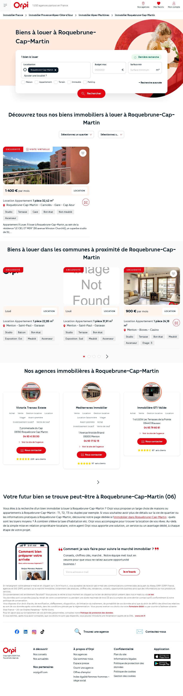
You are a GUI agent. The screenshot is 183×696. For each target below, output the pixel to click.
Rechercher (94, 93)
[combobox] (59, 70)
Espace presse (81, 663)
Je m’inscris (129, 571)
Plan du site (120, 654)
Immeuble (76, 82)
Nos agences (80, 654)
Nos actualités (40, 658)
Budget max (100, 64)
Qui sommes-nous (83, 658)
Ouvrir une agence (83, 667)
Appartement (45, 82)
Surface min (136, 64)
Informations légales (125, 658)
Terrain (62, 82)
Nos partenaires (43, 667)
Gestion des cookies (125, 676)
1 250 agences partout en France (50, 5)
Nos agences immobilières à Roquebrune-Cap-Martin (91, 371)
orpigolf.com (40, 672)
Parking (91, 82)
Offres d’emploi (81, 672)
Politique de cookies (125, 671)
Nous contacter (33, 450)
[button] (55, 70)
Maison (29, 82)
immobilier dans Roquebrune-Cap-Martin (140, 517)
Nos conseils (40, 654)
